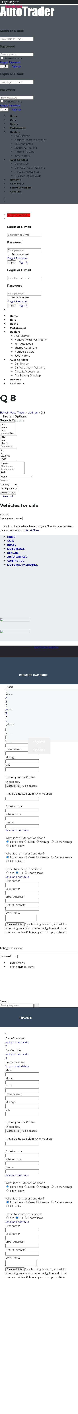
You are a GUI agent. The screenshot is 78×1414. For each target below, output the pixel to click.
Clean (31, 841)
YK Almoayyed (24, 143)
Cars (13, 120)
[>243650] (8, 456)
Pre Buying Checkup (28, 175)
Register (14, 2)
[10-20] (8, 459)
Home (14, 116)
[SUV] (8, 437)
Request (39, 749)
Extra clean (16, 841)
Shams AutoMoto (26, 147)
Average (44, 841)
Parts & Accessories (27, 171)
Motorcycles (18, 128)
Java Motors (22, 155)
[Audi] (12, 472)
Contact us (17, 183)
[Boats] (7, 427)
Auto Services (19, 159)
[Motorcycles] (7, 433)
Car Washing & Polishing (30, 167)
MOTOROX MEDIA (46, 647)
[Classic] (8, 443)
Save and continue (17, 830)
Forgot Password (10, 62)
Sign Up (16, 66)
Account (15, 191)
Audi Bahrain (22, 136)
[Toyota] (12, 463)
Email (7, 601)
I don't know (16, 845)
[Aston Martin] (12, 469)
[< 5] (8, 450)
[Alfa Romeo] (12, 466)
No (21, 873)
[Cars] (7, 424)
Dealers (15, 131)
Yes (12, 873)
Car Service (22, 163)
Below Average (63, 841)
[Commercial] (8, 446)
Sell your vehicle (20, 187)
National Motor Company (31, 140)
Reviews (15, 179)
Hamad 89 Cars (24, 151)
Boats (14, 124)
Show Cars (8, 492)
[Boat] (8, 440)
